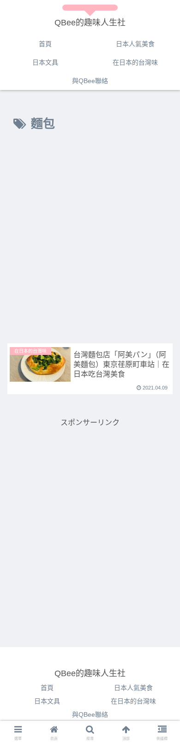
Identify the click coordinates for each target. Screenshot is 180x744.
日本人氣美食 (133, 687)
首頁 (47, 687)
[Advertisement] (90, 240)
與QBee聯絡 (90, 714)
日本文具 (47, 701)
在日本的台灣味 (133, 701)
